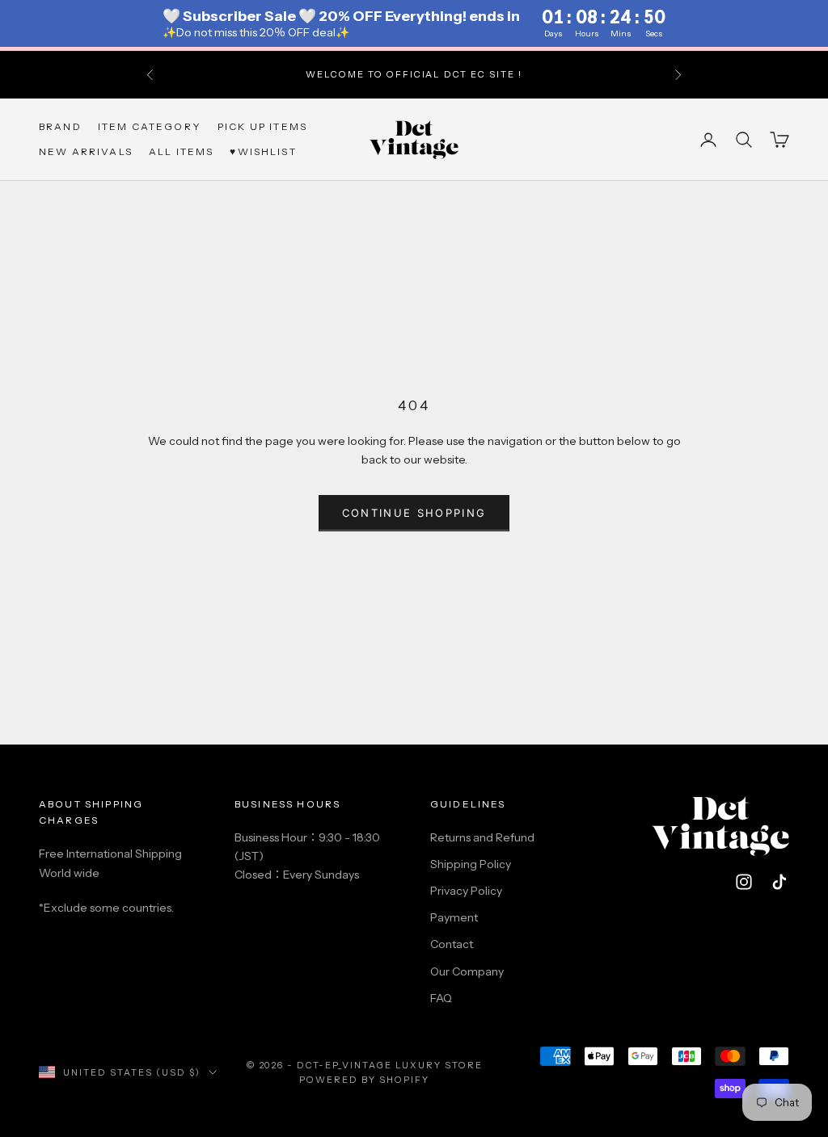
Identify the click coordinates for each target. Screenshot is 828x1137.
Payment (454, 917)
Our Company (467, 971)
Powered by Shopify (364, 1079)
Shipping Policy (470, 864)
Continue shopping (414, 512)
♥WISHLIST (263, 151)
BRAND (60, 126)
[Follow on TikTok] (779, 882)
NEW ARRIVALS (86, 151)
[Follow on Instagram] (744, 882)
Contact (451, 944)
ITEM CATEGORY (149, 126)
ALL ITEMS (181, 151)
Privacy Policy (466, 890)
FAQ (441, 998)
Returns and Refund (482, 837)
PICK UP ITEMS (262, 126)
